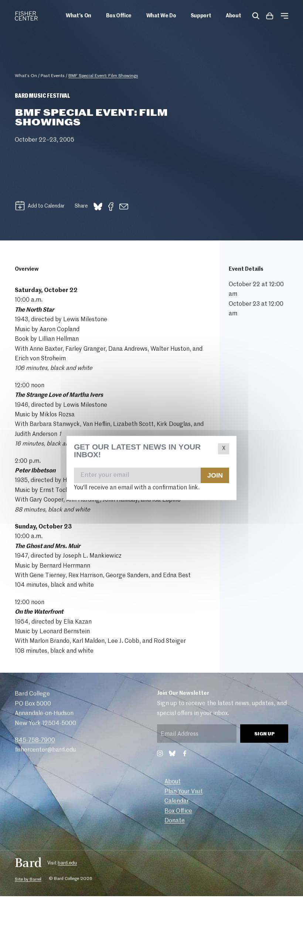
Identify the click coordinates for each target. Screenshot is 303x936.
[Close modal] (223, 448)
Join (214, 475)
